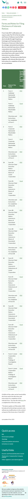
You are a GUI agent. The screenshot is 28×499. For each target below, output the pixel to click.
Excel (21, 103)
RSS (3, 434)
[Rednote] (13, 7)
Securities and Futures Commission (5, 2)
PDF (21, 91)
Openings (4, 439)
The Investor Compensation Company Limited (12, 456)
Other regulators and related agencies (12, 459)
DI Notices (4, 19)
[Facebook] (3, 7)
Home (3, 13)
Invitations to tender (7, 443)
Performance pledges (8, 436)
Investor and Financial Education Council (13, 453)
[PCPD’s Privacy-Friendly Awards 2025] (10, 477)
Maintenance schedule (7, 469)
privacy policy (8, 496)
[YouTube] (16, 7)
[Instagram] (11, 7)
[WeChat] (8, 7)
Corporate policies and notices (10, 441)
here (22, 400)
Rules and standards (11, 13)
